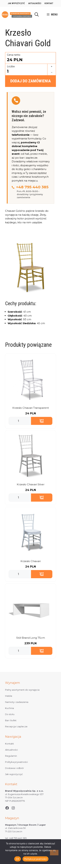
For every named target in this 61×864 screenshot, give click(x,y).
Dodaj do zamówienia (30, 81)
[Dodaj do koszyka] (41, 421)
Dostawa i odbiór (14, 768)
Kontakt (49, 3)
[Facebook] (7, 808)
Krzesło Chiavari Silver (30, 484)
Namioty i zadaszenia (16, 702)
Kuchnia (9, 708)
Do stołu (9, 714)
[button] (36, 14)
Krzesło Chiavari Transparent (30, 407)
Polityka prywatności (16, 762)
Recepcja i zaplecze (16, 726)
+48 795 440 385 (32, 187)
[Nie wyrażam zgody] (54, 852)
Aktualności (34, 3)
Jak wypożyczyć (16, 3)
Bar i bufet (10, 720)
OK (17, 859)
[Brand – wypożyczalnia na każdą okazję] (17, 15)
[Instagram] (13, 808)
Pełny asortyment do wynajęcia (22, 689)
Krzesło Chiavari (31, 561)
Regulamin (11, 755)
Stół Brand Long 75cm (30, 637)
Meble (8, 696)
